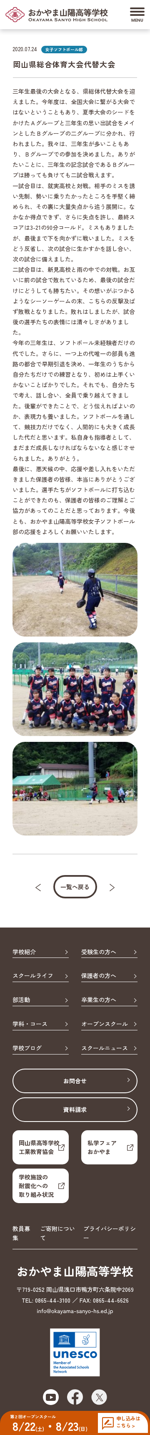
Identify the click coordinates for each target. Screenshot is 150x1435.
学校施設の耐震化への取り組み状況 (36, 1186)
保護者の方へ (98, 976)
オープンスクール (104, 1024)
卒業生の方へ (98, 1000)
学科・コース (30, 1024)
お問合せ (75, 1081)
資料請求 (75, 1109)
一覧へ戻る (75, 887)
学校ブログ (27, 1048)
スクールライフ (32, 976)
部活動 (21, 1000)
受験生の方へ (98, 952)
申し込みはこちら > (128, 1422)
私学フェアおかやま (102, 1147)
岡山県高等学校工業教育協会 (39, 1147)
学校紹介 (24, 952)
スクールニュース (104, 1048)
